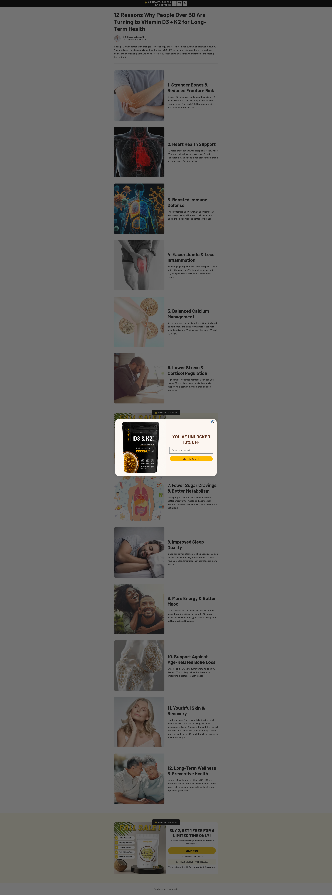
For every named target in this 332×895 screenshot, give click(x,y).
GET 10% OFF (191, 458)
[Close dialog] (213, 422)
